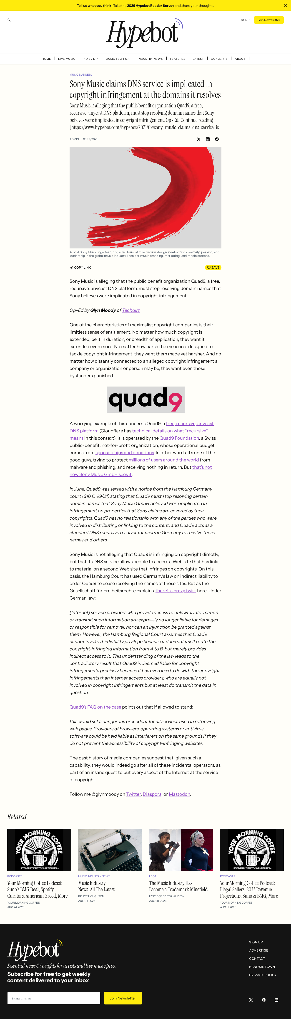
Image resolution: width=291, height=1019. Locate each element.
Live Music (66, 58)
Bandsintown (262, 967)
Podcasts (14, 876)
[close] (285, 5)
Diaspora (152, 794)
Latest (198, 58)
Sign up (256, 942)
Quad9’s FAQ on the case (95, 707)
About (240, 58)
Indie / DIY (90, 58)
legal (153, 876)
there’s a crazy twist (176, 590)
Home (46, 58)
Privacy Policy (263, 975)
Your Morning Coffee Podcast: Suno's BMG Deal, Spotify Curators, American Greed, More (37, 889)
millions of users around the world (164, 460)
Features (178, 58)
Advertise (258, 950)
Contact (257, 959)
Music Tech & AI (118, 58)
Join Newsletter (269, 20)
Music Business (81, 74)
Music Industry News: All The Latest (96, 886)
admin (74, 139)
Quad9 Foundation (179, 438)
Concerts (219, 58)
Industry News (150, 58)
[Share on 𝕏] (198, 139)
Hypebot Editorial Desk (166, 896)
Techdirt (131, 310)
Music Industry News (94, 876)
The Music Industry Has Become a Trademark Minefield (178, 886)
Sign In (246, 20)
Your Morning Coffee (23, 902)
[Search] (9, 20)
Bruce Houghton (91, 896)
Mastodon (179, 794)
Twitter (133, 794)
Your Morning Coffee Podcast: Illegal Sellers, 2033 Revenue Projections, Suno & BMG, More (249, 889)
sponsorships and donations (124, 452)
